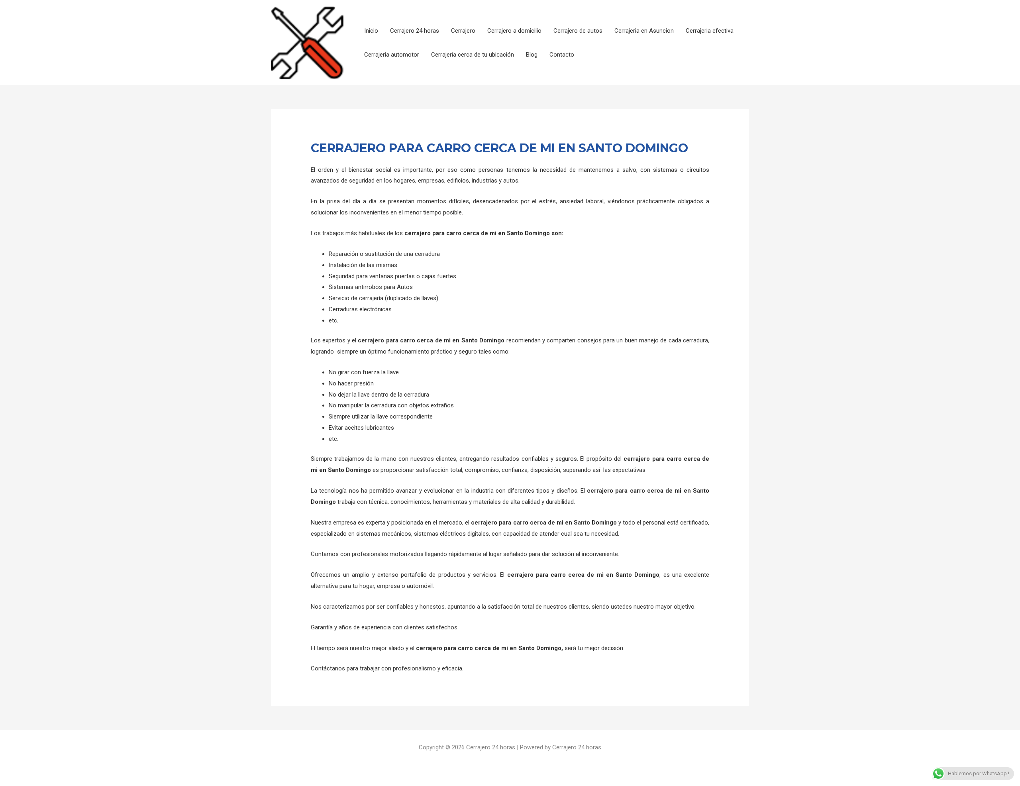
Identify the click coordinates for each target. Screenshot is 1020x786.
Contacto (561, 54)
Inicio (371, 30)
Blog (531, 54)
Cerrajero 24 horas (414, 30)
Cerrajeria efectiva (710, 30)
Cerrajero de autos (577, 30)
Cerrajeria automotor (391, 54)
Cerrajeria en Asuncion (644, 30)
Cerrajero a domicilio (514, 30)
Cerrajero (463, 30)
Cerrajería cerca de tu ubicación (472, 54)
